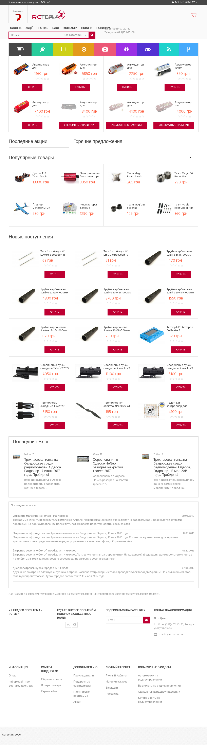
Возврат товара (51, 685)
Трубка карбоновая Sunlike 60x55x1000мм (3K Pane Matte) (54, 292)
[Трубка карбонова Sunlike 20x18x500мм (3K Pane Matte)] (88, 335)
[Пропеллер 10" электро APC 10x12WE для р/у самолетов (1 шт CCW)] (88, 410)
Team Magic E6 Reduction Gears (183, 176)
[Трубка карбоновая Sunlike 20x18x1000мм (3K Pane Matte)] (151, 297)
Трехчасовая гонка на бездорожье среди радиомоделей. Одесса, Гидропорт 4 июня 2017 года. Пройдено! (43, 467)
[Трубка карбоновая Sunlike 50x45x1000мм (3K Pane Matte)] (88, 297)
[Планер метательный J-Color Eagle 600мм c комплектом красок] (22, 208)
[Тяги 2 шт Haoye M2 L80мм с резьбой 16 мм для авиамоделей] (25, 259)
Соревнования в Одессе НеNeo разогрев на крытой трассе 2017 (108, 465)
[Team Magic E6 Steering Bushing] (117, 208)
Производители (83, 675)
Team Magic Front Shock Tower (134, 176)
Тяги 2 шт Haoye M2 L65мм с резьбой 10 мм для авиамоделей (118, 254)
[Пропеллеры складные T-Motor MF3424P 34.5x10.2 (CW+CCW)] (25, 410)
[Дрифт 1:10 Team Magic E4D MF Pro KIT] (22, 177)
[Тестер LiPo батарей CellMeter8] (151, 335)
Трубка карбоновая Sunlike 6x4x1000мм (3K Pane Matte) (179, 254)
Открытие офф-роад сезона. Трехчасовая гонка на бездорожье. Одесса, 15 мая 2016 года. (71, 533)
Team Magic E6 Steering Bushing (136, 207)
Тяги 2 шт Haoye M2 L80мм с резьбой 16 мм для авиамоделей (54, 254)
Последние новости (24, 505)
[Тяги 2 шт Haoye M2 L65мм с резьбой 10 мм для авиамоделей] (88, 259)
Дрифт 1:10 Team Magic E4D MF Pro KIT (42, 176)
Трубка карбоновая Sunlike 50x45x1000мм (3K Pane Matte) (117, 292)
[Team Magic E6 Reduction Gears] (164, 177)
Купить (32, 87)
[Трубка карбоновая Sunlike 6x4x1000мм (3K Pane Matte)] (151, 259)
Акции (77, 702)
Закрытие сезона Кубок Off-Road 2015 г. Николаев (44, 550)
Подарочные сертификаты (82, 683)
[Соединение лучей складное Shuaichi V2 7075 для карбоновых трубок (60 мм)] (88, 373)
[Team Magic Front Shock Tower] (117, 177)
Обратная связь (51, 679)
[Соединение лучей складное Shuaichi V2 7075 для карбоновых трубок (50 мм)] (151, 373)
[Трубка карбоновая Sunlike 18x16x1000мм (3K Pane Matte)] (25, 335)
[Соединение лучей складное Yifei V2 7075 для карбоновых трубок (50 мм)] (25, 373)
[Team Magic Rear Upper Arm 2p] (164, 208)
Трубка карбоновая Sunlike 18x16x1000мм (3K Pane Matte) (53, 330)
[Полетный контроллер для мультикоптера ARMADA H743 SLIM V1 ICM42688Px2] (151, 410)
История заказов (116, 681)
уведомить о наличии (79, 125)
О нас (12, 675)
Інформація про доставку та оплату (21, 683)
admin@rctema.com (171, 634)
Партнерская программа (82, 694)
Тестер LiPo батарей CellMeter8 (180, 329)
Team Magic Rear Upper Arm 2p (183, 207)
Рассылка (112, 694)
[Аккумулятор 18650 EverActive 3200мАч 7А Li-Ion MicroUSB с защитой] (163, 69)
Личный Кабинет (116, 675)
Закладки (112, 688)
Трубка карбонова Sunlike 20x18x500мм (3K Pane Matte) (117, 330)
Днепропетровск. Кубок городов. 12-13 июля (41, 568)
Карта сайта (49, 691)
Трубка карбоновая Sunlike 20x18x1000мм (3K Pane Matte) (180, 292)
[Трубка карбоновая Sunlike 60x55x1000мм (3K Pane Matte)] (25, 297)
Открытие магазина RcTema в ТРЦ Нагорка (40, 516)
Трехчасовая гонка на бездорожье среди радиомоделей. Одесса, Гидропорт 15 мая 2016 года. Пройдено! (172, 467)
